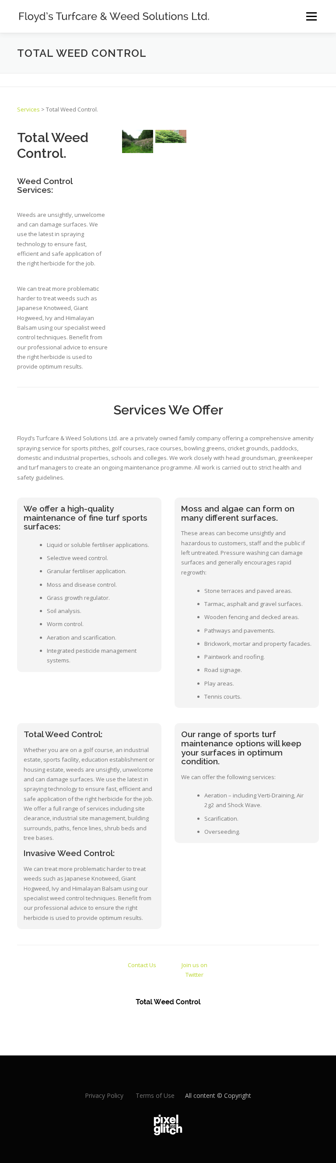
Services (28, 109)
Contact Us (142, 965)
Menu (311, 16)
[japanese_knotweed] (170, 136)
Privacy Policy (104, 1095)
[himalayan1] (137, 141)
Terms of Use (155, 1095)
